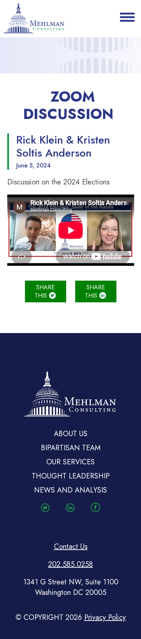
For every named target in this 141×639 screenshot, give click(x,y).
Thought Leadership (71, 476)
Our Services (70, 462)
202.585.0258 (70, 564)
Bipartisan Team (71, 448)
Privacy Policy (105, 617)
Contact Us (70, 546)
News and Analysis (70, 490)
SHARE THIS (45, 291)
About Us (70, 434)
